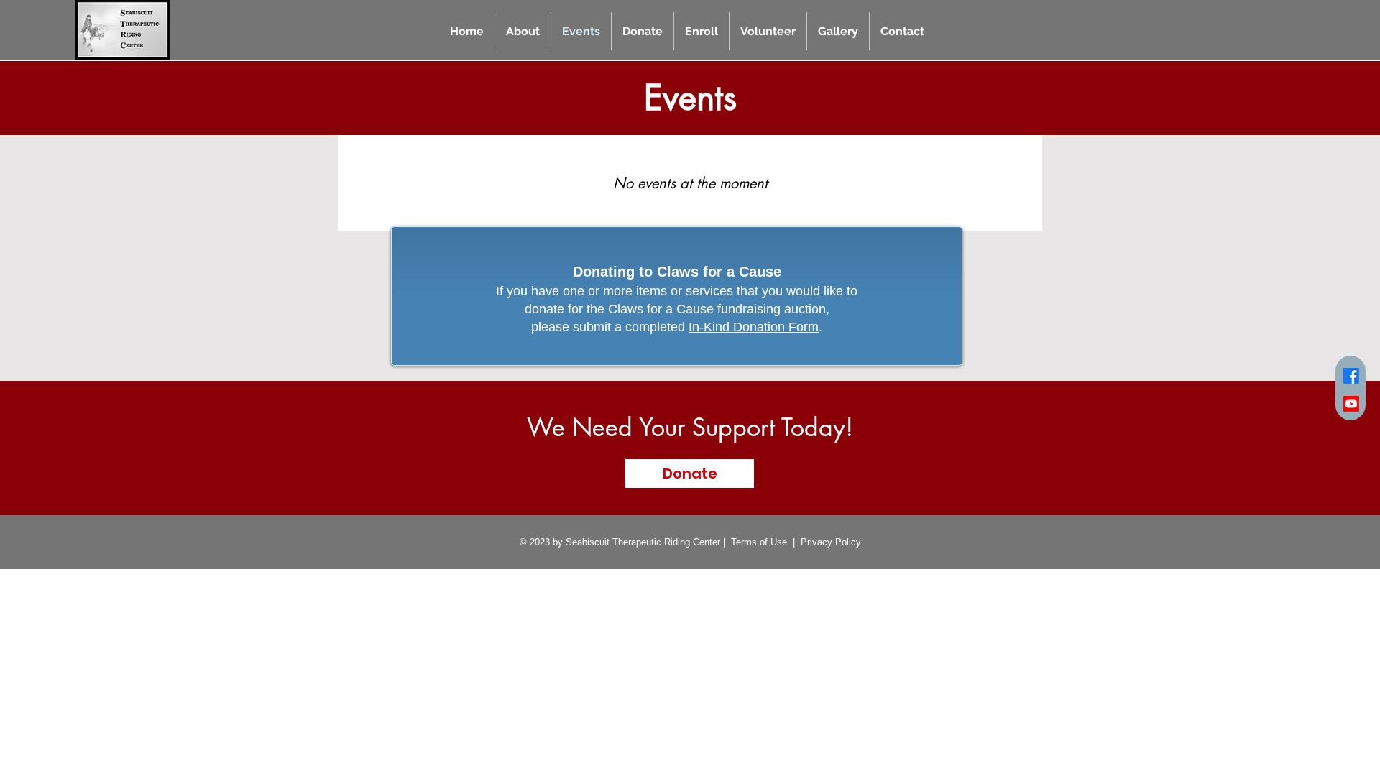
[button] (523, 31)
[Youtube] (1351, 404)
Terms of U (754, 542)
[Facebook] (1351, 376)
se (782, 542)
